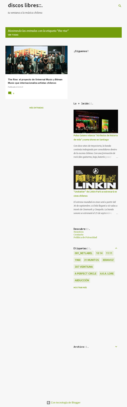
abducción (82, 280)
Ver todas (13, 35)
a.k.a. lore (107, 273)
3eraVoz (108, 260)
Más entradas (36, 108)
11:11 (109, 253)
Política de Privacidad (85, 237)
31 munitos (91, 260)
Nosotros (78, 231)
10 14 (99, 253)
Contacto (78, 234)
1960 (77, 260)
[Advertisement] (36, 133)
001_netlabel (83, 253)
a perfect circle (85, 273)
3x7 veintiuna (84, 266)
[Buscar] (120, 6)
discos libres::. (25, 5)
